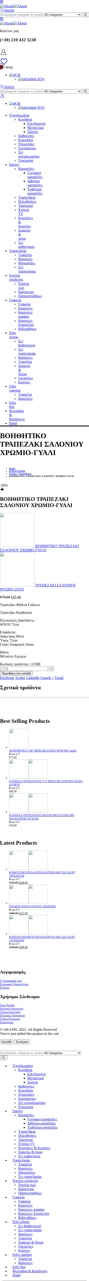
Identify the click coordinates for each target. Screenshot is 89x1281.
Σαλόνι (14, 165)
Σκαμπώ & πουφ (30, 1152)
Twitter (20, 678)
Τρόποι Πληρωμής (10, 1019)
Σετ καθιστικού (26, 245)
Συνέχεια (22, 1042)
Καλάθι (6, 1042)
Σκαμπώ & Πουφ (30, 1242)
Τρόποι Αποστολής (10, 1012)
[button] (1, 2)
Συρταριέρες (27, 148)
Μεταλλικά (35, 128)
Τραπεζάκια (26, 197)
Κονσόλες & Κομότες (34, 1148)
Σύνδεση (4, 987)
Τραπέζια (25, 255)
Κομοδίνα (25, 140)
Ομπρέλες (25, 378)
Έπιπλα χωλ (23, 286)
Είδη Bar (12, 405)
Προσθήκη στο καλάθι (16, 673)
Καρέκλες (25, 259)
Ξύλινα (32, 132)
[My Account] (2, 96)
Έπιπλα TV (26, 1144)
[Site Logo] (13, 6)
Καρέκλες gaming (25, 314)
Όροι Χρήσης (7, 1005)
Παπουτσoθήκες (30, 296)
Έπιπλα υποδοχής (16, 277)
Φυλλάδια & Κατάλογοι (30, 1271)
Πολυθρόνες (27, 201)
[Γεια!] (44, 52)
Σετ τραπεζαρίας (27, 269)
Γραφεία (24, 304)
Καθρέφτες (26, 136)
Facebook (7, 678)
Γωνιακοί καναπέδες (35, 175)
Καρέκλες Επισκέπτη (26, 323)
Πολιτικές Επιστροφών (12, 1015)
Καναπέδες (26, 169)
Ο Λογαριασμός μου (11, 980)
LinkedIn (32, 678)
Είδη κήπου (13, 335)
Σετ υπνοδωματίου (28, 154)
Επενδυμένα (36, 123)
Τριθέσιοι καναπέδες (35, 191)
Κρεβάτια (25, 119)
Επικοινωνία (6, 1022)
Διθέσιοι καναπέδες (35, 183)
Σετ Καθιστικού (26, 343)
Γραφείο (15, 300)
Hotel (13, 423)
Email (59, 678)
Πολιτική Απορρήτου (11, 1008)
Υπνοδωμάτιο (19, 115)
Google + (47, 678)
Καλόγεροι (26, 292)
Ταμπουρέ (25, 206)
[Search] (3, 1057)
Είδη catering (15, 388)
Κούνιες (24, 382)
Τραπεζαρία (17, 251)
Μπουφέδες (26, 263)
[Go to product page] (49, 739)
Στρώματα (25, 160)
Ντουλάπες (26, 144)
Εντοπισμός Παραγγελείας (14, 984)
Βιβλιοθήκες (27, 329)
